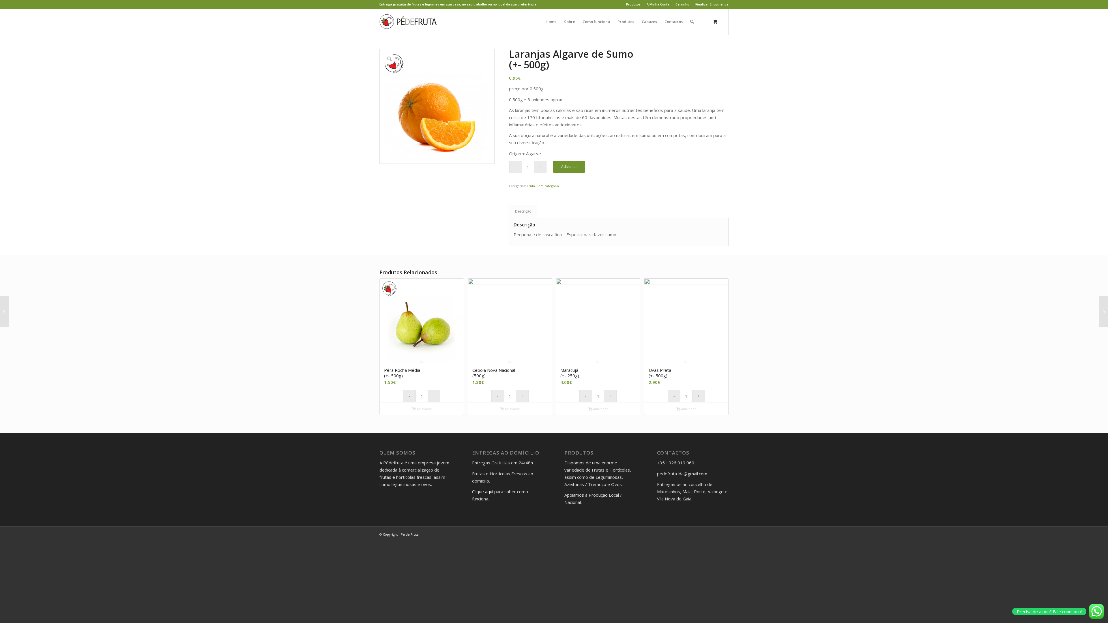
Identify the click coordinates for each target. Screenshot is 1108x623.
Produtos (633, 4)
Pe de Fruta (410, 534)
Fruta (531, 186)
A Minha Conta (658, 4)
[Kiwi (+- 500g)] (4, 311)
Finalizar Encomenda (712, 4)
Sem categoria (548, 186)
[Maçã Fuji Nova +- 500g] (1103, 311)
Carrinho (682, 4)
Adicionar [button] (424, 409)
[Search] (692, 22)
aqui (489, 491)
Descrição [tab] (523, 211)
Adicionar (569, 166)
